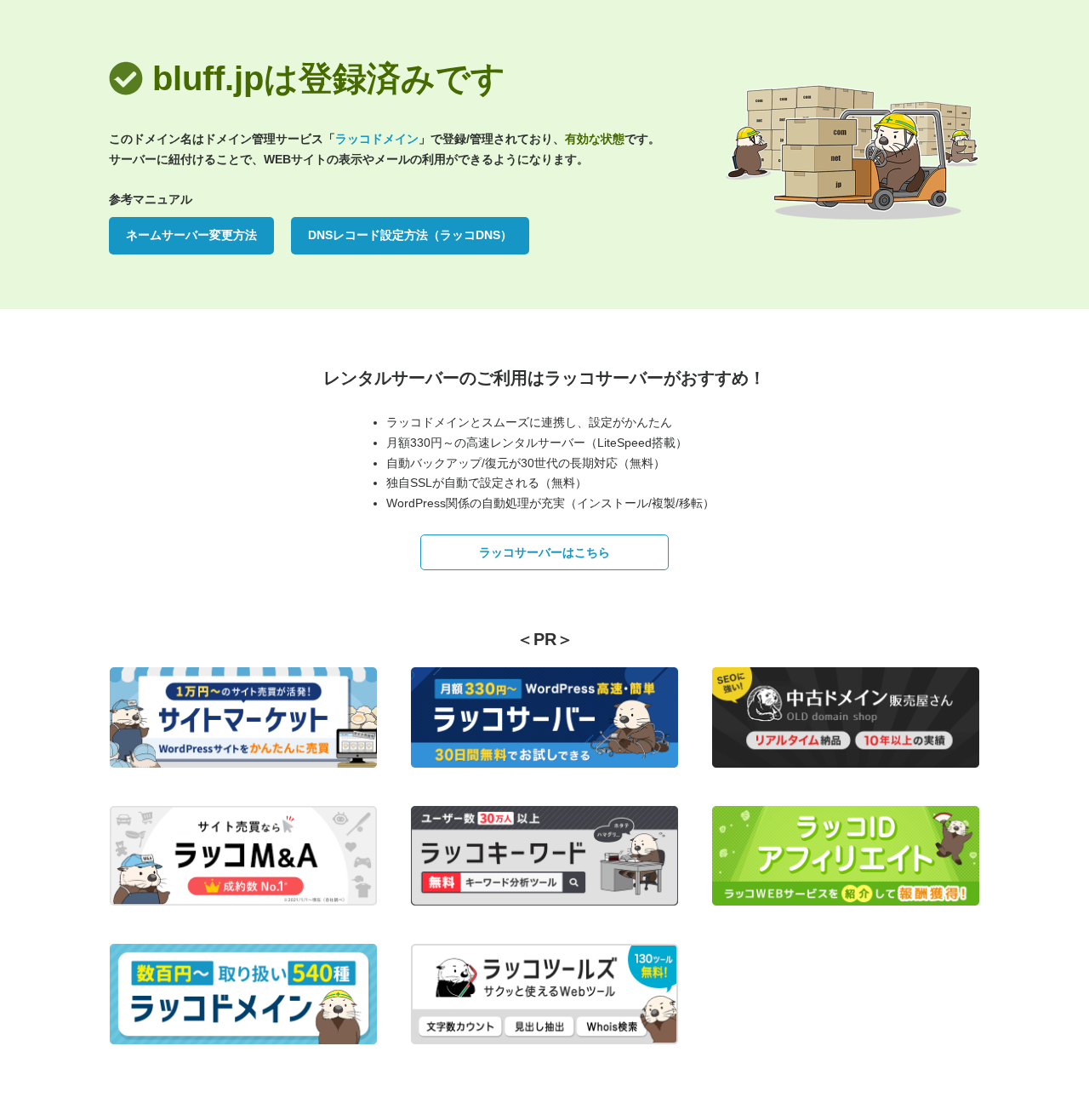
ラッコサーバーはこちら (544, 552)
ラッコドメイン (377, 139)
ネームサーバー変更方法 (191, 235)
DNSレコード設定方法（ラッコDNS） (410, 235)
